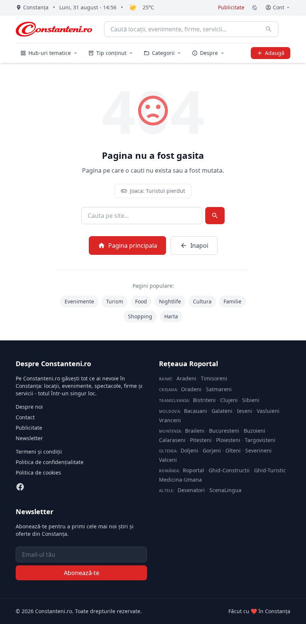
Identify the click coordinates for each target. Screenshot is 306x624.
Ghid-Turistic (270, 470)
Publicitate (231, 7)
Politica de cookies (38, 472)
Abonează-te (81, 573)
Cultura (202, 301)
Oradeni (191, 389)
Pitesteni (201, 440)
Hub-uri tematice (49, 52)
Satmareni (219, 389)
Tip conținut (111, 52)
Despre (209, 52)
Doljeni (189, 450)
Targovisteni (260, 440)
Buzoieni (254, 430)
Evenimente (79, 301)
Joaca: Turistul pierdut (157, 190)
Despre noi (29, 406)
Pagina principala (132, 245)
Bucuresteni (224, 430)
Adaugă (274, 52)
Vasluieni (268, 410)
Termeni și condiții (39, 451)
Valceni (168, 459)
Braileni (194, 430)
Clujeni (229, 400)
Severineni (258, 450)
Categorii (163, 52)
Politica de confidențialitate (50, 462)
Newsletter (29, 438)
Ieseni (244, 410)
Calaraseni (172, 440)
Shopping (140, 316)
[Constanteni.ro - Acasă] (54, 29)
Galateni (222, 410)
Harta (171, 316)
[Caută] (268, 29)
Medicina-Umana (180, 479)
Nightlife (170, 301)
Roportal (193, 470)
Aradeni (186, 378)
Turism (114, 301)
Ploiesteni (228, 440)
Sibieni (250, 400)
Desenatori (191, 490)
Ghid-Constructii (229, 470)
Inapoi (199, 245)
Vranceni (170, 420)
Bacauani (195, 410)
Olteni (233, 450)
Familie (232, 301)
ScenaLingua (225, 490)
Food (141, 301)
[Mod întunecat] (254, 7)
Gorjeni (212, 450)
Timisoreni (214, 378)
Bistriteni (204, 400)
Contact (25, 417)
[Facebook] (20, 486)
